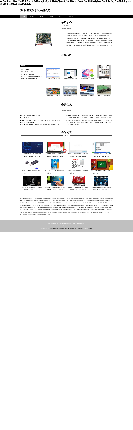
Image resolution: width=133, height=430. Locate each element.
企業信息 (61, 16)
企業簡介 (32, 16)
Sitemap (90, 228)
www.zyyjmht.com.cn (29, 74)
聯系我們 (52, 16)
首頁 (24, 16)
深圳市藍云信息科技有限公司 (35, 10)
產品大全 (42, 16)
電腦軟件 (62, 228)
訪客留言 (71, 16)
